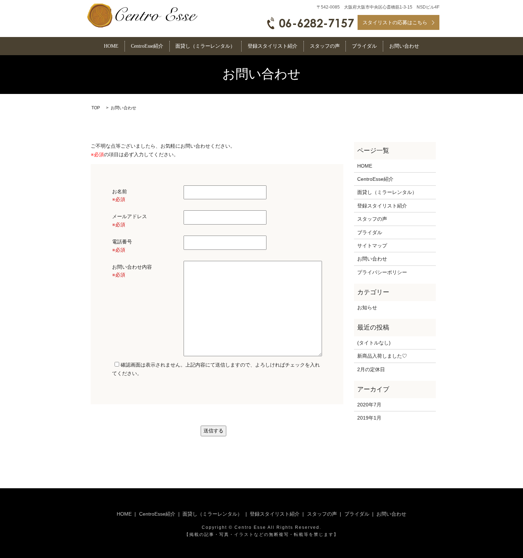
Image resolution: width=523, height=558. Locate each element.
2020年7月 (369, 404)
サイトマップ (372, 245)
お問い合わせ (404, 46)
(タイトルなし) (374, 343)
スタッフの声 (325, 46)
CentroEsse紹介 (147, 46)
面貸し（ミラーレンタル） (205, 46)
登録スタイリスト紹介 (272, 46)
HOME (111, 46)
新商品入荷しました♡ (382, 356)
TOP (95, 107)
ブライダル (364, 46)
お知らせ (367, 307)
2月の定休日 (371, 369)
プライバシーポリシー (382, 272)
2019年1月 (369, 418)
